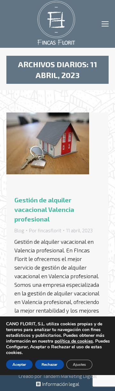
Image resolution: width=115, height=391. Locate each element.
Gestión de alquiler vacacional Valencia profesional (44, 209)
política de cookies (74, 341)
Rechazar (49, 364)
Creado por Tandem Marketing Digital (58, 376)
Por (45, 230)
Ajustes (79, 364)
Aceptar (19, 364)
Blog (19, 230)
